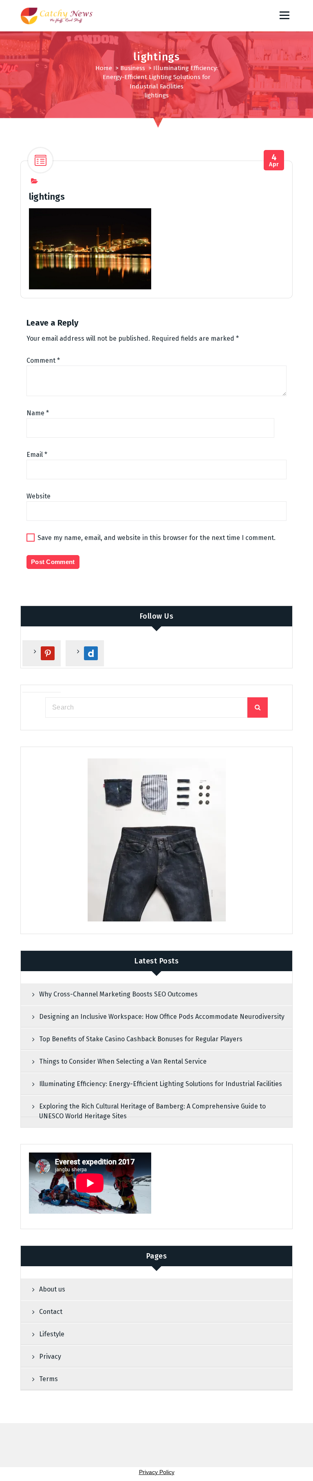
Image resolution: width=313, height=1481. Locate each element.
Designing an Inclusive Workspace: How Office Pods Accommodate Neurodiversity (161, 1016)
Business (132, 68)
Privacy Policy (156, 1472)
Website (38, 496)
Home (103, 68)
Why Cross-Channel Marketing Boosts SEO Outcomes (118, 994)
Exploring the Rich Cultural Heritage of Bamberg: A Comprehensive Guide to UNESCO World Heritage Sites (152, 1111)
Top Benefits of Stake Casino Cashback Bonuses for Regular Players (140, 1039)
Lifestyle (51, 1334)
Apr (274, 160)
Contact (50, 1312)
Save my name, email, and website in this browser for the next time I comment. (156, 538)
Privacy (50, 1356)
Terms (48, 1379)
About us (52, 1289)
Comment (43, 360)
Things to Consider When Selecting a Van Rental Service (123, 1061)
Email (36, 454)
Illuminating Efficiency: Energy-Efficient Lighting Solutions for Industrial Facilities (160, 77)
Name (37, 413)
